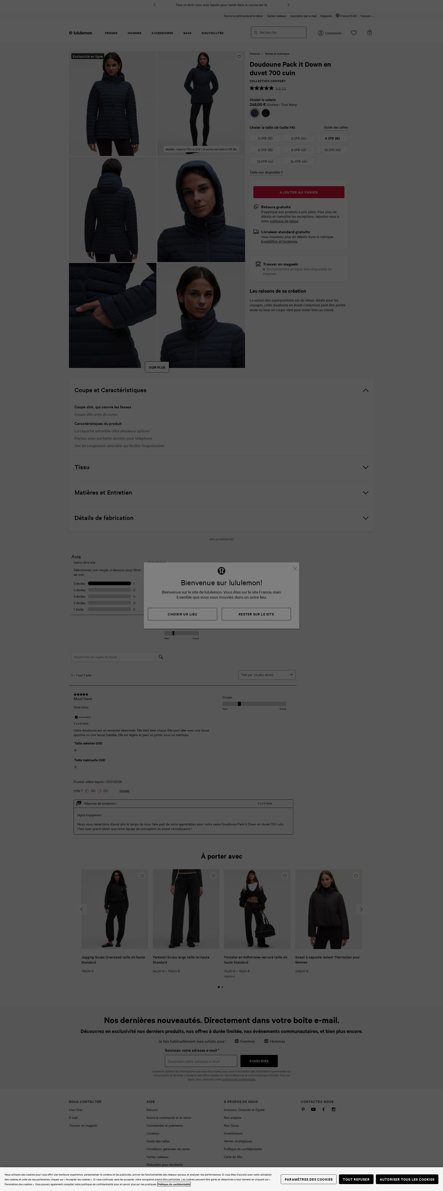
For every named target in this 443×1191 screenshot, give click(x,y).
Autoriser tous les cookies (407, 1179)
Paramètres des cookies (309, 1179)
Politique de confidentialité (174, 1184)
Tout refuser (356, 1179)
